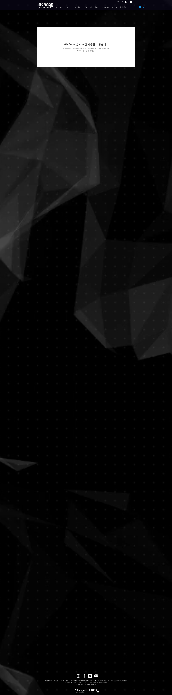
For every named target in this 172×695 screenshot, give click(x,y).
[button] (61, 7)
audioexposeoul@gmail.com (119, 681)
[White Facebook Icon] (122, 2)
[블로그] (130, 2)
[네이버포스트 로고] (126, 2)
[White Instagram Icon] (118, 2)
